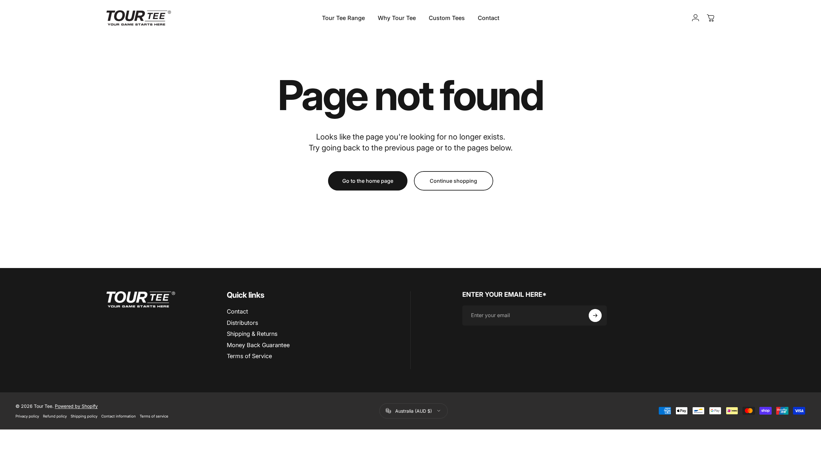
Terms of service (154, 416)
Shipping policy (84, 416)
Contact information (118, 416)
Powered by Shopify (76, 406)
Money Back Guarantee (258, 345)
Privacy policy (27, 416)
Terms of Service (249, 356)
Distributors (242, 322)
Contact (237, 311)
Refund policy (55, 416)
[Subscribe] (595, 315)
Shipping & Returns (252, 333)
